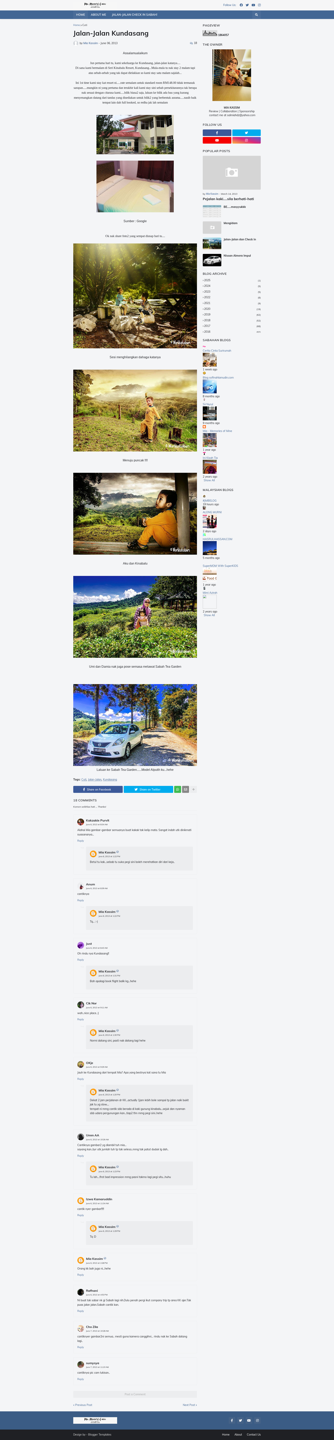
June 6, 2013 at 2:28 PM (96, 1263)
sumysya (92, 1363)
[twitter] (247, 5)
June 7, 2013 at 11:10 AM (97, 1367)
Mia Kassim (107, 852)
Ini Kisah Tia (210, 458)
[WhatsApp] (177, 789)
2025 (232, 280)
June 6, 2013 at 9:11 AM (96, 1007)
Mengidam (231, 223)
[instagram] (259, 5)
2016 (232, 331)
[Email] (185, 789)
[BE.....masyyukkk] (212, 211)
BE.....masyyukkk (235, 207)
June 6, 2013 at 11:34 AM (97, 1203)
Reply (80, 840)
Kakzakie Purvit (97, 820)
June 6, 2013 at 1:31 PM (109, 975)
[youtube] (253, 5)
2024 (232, 286)
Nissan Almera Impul (237, 255)
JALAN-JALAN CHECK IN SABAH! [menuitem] (134, 14)
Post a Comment (135, 1394)
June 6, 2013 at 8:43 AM (96, 948)
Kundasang (110, 779)
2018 (232, 320)
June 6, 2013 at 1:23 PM (109, 1171)
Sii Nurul (208, 404)
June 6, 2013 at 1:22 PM (109, 856)
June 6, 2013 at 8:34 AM (96, 824)
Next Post (189, 1405)
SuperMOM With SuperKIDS (220, 566)
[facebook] (241, 5)
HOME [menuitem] (80, 14)
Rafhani (92, 1291)
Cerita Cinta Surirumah (217, 350)
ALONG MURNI (212, 512)
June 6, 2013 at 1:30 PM (109, 1035)
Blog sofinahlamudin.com (218, 377)
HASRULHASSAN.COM (217, 539)
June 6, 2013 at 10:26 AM (97, 1139)
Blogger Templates (99, 1434)
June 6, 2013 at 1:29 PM (109, 1231)
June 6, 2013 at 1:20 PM (109, 1094)
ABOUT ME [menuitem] (98, 14)
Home (76, 25)
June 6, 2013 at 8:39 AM (96, 888)
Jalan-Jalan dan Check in (240, 239)
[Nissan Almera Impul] (212, 260)
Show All (209, 480)
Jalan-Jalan (94, 779)
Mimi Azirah (210, 593)
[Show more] (193, 789)
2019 (232, 314)
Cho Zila (92, 1327)
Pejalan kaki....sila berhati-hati (228, 199)
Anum (90, 884)
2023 (232, 291)
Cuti (84, 25)
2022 (232, 297)
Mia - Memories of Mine (217, 431)
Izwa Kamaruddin (99, 1199)
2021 (232, 303)
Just (89, 944)
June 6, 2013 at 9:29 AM (96, 1067)
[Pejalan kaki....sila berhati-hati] (232, 173)
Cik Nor (91, 1003)
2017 (232, 326)
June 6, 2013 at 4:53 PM (96, 1295)
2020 (232, 309)
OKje (89, 1063)
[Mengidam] (212, 227)
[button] (256, 14)
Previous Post (83, 1405)
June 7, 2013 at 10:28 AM (97, 1331)
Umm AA (92, 1135)
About (238, 1434)
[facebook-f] (217, 132)
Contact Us (254, 1434)
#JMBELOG (209, 500)
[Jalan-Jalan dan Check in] (212, 244)
